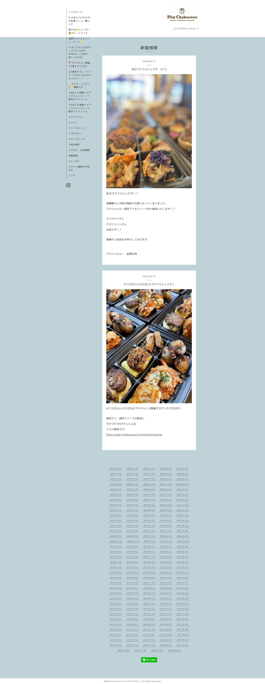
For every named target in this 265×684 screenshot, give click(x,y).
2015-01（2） (183, 588)
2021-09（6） (166, 520)
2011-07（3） (116, 634)
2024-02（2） (116, 494)
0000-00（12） (174, 650)
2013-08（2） (116, 608)
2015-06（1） (116, 588)
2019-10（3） (133, 546)
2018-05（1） (133, 562)
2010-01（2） (183, 645)
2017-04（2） (150, 572)
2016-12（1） (183, 572)
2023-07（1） (150, 500)
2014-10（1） (150, 593)
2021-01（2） (133, 531)
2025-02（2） (116, 484)
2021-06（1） (133, 525)
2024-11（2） (166, 484)
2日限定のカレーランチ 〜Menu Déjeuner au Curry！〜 (80, 75)
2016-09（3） (133, 577)
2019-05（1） (133, 551)
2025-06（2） (133, 479)
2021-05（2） (150, 525)
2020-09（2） (116, 536)
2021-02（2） (116, 531)
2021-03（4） (183, 525)
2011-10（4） (150, 629)
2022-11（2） (183, 505)
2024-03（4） (183, 489)
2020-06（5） (166, 536)
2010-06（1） (116, 645)
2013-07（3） (133, 608)
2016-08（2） (150, 577)
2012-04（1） (133, 624)
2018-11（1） (150, 557)
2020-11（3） (166, 531)
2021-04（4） (166, 525)
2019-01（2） (116, 557)
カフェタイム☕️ (76, 116)
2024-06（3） (150, 489)
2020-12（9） (150, 531)
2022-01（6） (183, 515)
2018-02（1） (183, 562)
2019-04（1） (150, 551)
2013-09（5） (183, 603)
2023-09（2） (116, 500)
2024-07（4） (133, 489)
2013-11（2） (150, 603)
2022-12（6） (166, 505)
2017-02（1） (166, 572)
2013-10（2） (166, 603)
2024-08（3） (116, 489)
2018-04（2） (150, 562)
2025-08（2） (183, 474)
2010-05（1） (133, 645)
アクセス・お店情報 (79, 150)
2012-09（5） (133, 619)
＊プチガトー (75, 133)
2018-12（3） (133, 557)
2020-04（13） (116, 541)
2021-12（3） (116, 520)
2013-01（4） (150, 614)
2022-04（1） (133, 515)
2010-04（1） (150, 645)
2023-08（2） (133, 500)
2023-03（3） (116, 505)
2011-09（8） (166, 629)
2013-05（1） (166, 608)
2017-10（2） (133, 567)
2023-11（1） (166, 494)
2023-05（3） (183, 500)
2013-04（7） (183, 608)
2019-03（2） (166, 551)
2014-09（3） (166, 593)
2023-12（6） (150, 494)
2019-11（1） (116, 546)
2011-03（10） (166, 634)
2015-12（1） (133, 583)
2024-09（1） (183, 484)
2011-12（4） (116, 629)
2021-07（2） (116, 525)
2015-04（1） (133, 588)
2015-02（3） (166, 588)
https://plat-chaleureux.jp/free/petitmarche (134, 434)
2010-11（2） (133, 640)
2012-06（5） (183, 619)
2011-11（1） (133, 629)
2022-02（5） (166, 515)
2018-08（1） (183, 557)
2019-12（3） (183, 541)
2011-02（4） (183, 634)
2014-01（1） (116, 603)
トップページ (75, 12)
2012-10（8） (116, 619)
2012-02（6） (166, 624)
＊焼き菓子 (74, 144)
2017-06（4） (116, 572)
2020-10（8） (183, 531)
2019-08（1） (166, 546)
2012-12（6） (166, 614)
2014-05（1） (133, 598)
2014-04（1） (150, 598)
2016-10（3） (116, 577)
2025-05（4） (150, 479)
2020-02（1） (150, 541)
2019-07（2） (183, 546)
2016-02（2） (116, 583)
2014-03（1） (166, 598)
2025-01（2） (133, 484)
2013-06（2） (150, 608)
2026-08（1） (116, 468)
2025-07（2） (116, 479)
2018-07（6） (116, 562)
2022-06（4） (183, 510)
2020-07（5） (150, 536)
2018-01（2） (116, 567)
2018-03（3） (166, 562)
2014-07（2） (116, 598)
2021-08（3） (183, 520)
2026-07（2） (133, 468)
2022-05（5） (116, 515)
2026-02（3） (183, 468)
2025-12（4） (133, 474)
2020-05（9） (183, 536)
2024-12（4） (150, 484)
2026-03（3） (166, 468)
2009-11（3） (141, 650)
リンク (71, 175)
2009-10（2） (157, 650)
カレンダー (74, 161)
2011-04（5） (149, 634)
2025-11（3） (150, 474)
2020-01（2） (167, 541)
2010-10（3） (150, 640)
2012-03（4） (150, 624)
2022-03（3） (150, 515)
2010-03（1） (166, 645)
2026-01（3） (116, 474)
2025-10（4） (166, 474)
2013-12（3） (133, 603)
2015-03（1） (150, 588)
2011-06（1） (132, 634)
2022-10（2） (116, 510)
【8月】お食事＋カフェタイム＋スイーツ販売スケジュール (79, 96)
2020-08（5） (133, 536)
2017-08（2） (166, 567)
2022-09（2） (133, 510)
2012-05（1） (116, 624)
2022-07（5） (166, 510)
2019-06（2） (116, 551)
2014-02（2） (183, 598)
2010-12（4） (116, 640)
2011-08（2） (183, 629)
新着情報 (73, 155)
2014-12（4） (116, 593)
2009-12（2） (124, 650)
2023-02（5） (133, 505)
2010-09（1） (166, 640)
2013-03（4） (116, 614)
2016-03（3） (183, 577)
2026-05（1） (150, 468)
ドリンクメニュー (77, 128)
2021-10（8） (150, 520)
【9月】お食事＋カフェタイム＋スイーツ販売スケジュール (79, 108)
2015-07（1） (183, 583)
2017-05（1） (133, 572)
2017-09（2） (150, 567)
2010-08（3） (183, 640)
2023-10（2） (183, 494)
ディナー (73, 122)
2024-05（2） (166, 489)
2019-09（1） (150, 546)
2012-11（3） (183, 614)
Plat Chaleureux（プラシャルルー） (125, 681)
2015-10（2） (166, 583)
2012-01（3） (183, 624)
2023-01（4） (150, 505)
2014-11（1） (133, 593)
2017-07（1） (183, 567)
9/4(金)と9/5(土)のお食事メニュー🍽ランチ (79, 21)
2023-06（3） (166, 500)
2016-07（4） (166, 577)
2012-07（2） (166, 619)
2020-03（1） (133, 541)
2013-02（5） (133, 614)
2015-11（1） (150, 583)
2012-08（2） (150, 619)
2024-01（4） (133, 494)
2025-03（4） (183, 479)
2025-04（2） (166, 479)
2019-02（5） (183, 551)
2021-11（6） (133, 520)
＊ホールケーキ (76, 139)
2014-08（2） (183, 593)
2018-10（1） (166, 557)
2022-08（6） (150, 510)
